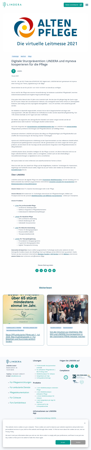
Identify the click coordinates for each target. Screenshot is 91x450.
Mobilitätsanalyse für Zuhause (46, 374)
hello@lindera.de (16, 376)
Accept (63, 442)
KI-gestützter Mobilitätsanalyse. (52, 180)
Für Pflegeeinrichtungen (20, 382)
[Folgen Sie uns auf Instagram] (76, 366)
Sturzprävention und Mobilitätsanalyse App (40, 126)
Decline (78, 442)
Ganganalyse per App (43, 376)
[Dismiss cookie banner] (84, 423)
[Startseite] (12, 5)
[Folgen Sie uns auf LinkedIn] (68, 366)
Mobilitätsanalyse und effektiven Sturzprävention (47, 196)
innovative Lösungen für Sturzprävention (61, 182)
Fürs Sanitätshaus (18, 402)
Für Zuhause (15, 397)
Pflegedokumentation (19, 392)
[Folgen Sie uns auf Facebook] (72, 366)
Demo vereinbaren (71, 5)
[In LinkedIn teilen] (45, 270)
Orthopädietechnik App (44, 378)
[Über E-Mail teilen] (54, 270)
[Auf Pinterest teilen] (49, 270)
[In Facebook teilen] (37, 270)
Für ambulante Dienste (20, 387)
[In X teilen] (41, 270)
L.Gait (16, 228)
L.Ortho (17, 239)
